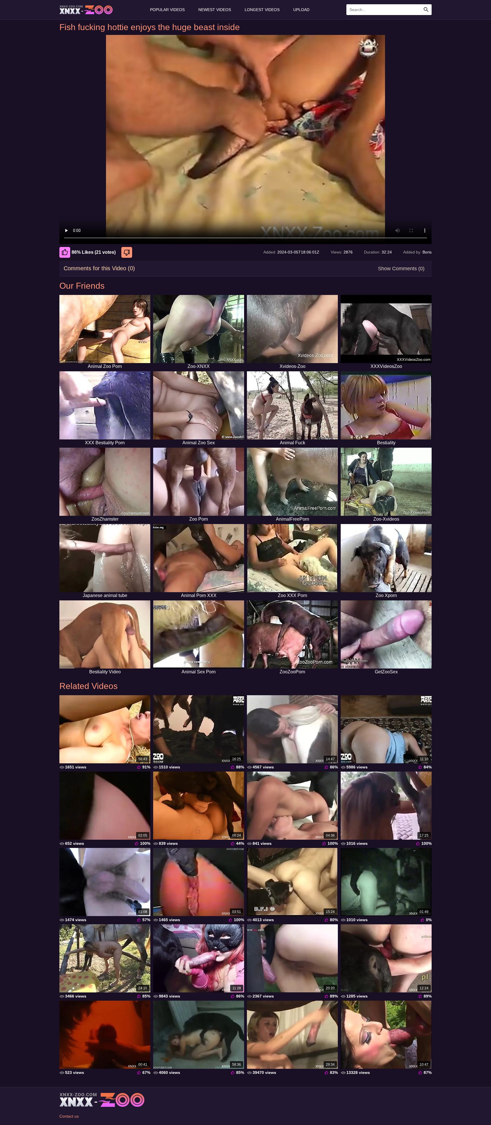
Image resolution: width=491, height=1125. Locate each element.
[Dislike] (127, 252)
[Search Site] (426, 9)
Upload (301, 9)
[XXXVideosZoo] (386, 329)
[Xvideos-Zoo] (292, 329)
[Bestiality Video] (104, 634)
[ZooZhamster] (104, 482)
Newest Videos (214, 9)
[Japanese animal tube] (104, 558)
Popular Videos (167, 9)
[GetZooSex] (386, 634)
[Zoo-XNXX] (198, 329)
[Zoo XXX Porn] (292, 558)
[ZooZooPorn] (292, 634)
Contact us (69, 1116)
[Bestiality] (386, 405)
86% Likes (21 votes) (94, 252)
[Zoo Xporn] (386, 558)
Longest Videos (262, 9)
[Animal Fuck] (292, 405)
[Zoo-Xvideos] (386, 482)
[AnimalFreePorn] (292, 482)
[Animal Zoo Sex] (198, 405)
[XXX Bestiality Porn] (104, 405)
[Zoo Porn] (198, 482)
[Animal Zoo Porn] (104, 329)
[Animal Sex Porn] (198, 634)
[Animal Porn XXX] (198, 558)
